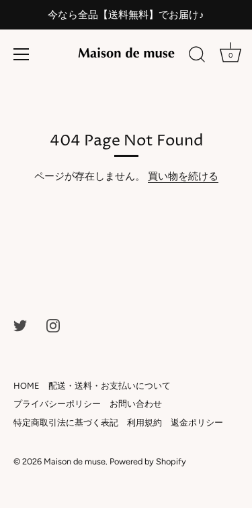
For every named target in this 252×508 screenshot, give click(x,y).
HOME (26, 386)
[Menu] (21, 54)
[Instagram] (53, 325)
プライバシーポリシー (57, 404)
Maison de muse (75, 461)
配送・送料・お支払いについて (109, 386)
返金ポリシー (197, 423)
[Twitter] (20, 325)
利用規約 (144, 423)
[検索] (197, 56)
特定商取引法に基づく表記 (65, 423)
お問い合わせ (136, 404)
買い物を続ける (183, 176)
